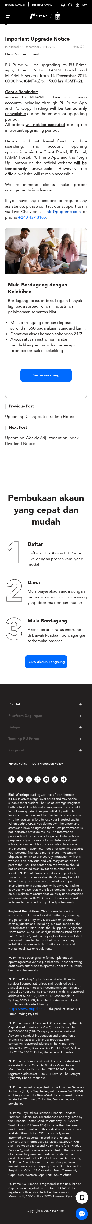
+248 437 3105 (32, 217)
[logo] (49, 17)
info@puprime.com (63, 211)
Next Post (18, 427)
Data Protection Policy (47, 764)
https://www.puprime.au (28, 1008)
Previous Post (21, 406)
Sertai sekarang (46, 375)
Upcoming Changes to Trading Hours (39, 416)
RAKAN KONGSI (15, 4)
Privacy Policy (17, 764)
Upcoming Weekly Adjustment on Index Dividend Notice (42, 440)
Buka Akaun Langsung (46, 662)
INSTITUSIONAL (42, 4)
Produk (14, 704)
